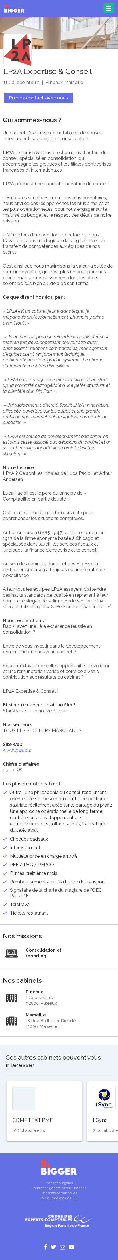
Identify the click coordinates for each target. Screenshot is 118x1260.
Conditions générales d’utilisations (59, 1188)
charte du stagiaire (63, 890)
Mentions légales (59, 1183)
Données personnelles (59, 1193)
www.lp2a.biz (17, 750)
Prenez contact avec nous (38, 98)
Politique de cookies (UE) (59, 1198)
